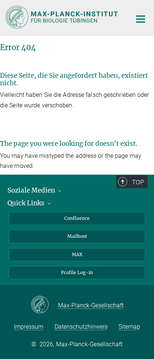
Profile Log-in (77, 272)
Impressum (28, 326)
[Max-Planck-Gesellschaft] (44, 305)
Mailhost (77, 236)
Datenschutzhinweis (81, 326)
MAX (77, 254)
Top (138, 182)
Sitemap (129, 326)
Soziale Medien (31, 190)
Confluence (77, 218)
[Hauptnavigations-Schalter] (140, 19)
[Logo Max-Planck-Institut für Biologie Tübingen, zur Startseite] (63, 17)
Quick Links (26, 203)
